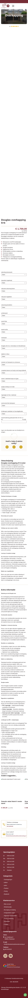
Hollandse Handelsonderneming (14, 978)
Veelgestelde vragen (9, 912)
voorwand (3, 337)
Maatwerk (6, 894)
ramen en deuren (16, 535)
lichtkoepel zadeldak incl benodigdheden (12, 411)
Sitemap (3, 987)
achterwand (4, 313)
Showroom (7, 921)
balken (6, 882)
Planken (6, 888)
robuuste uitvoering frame (8, 288)
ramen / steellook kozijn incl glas (9, 378)
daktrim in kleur (5, 354)
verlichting (21, 546)
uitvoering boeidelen (6, 305)
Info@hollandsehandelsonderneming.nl (16, 835)
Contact (6, 924)
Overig (6, 891)
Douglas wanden (8, 685)
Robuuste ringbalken (6, 296)
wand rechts (4, 329)
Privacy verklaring (9, 918)
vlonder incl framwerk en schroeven (10, 362)
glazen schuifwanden (6, 537)
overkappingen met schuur (12, 580)
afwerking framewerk (6, 272)
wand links (4, 321)
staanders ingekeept (6, 280)
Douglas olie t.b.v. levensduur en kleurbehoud (13, 346)
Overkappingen (8, 879)
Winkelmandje (8, 907)
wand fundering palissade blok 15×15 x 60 (13, 418)
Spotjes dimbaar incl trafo (7, 386)
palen (5, 885)
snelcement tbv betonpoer (8, 403)
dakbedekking (5, 546)
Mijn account (7, 904)
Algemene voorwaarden (10, 915)
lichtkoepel (4, 544)
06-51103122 (10, 826)
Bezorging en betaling (10, 909)
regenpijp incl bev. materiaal (8, 395)
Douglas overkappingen (7, 578)
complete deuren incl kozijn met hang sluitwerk (13, 370)
